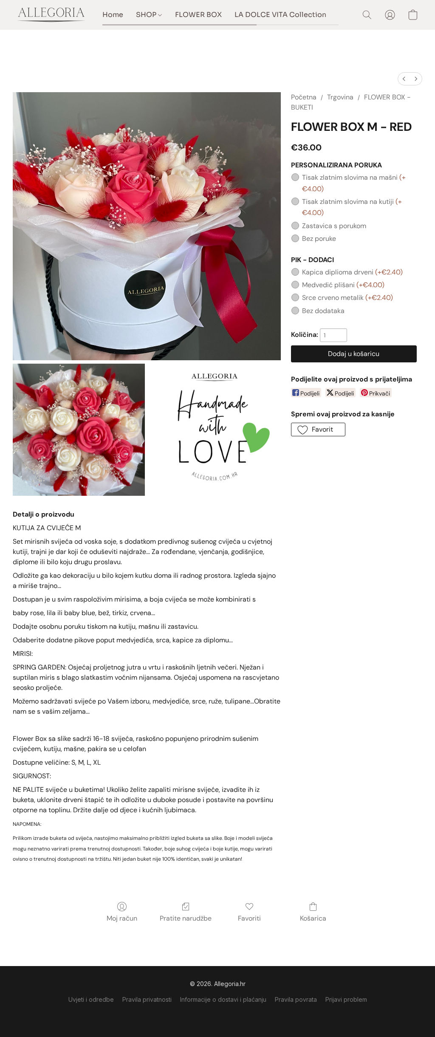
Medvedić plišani (343, 284)
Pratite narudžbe (186, 918)
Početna (303, 97)
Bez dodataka (323, 310)
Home (112, 14)
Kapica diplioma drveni (352, 272)
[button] (51, 14)
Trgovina (340, 97)
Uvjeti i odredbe (91, 999)
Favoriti (249, 918)
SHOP (147, 14)
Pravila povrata (296, 999)
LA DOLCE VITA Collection (280, 14)
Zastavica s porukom (334, 225)
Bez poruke (319, 238)
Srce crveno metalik (347, 297)
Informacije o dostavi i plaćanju (223, 999)
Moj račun (122, 918)
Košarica (313, 918)
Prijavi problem (346, 999)
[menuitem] (404, 79)
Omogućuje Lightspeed (217, 1014)
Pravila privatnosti (147, 999)
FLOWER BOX (198, 14)
